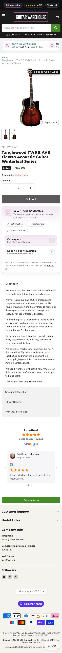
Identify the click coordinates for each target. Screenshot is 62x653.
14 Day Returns (13, 402)
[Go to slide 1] (28, 485)
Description (11, 283)
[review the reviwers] (11, 465)
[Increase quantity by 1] (30, 187)
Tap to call (52, 5)
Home (5, 57)
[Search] (55, 28)
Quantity (6, 180)
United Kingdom (29, 591)
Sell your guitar (13, 5)
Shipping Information (16, 392)
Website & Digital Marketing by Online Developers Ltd (31, 647)
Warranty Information (16, 411)
